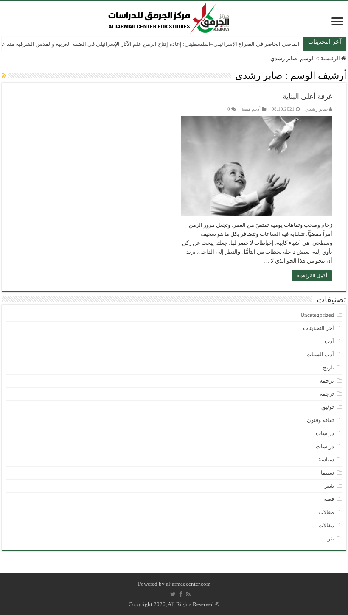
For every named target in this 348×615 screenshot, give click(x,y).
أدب (257, 109)
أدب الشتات (320, 354)
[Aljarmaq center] (169, 16)
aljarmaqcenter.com (188, 584)
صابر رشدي (316, 109)
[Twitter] (173, 594)
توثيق (327, 407)
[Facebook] (180, 594)
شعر (329, 486)
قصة (245, 109)
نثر (331, 538)
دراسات (325, 433)
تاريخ (328, 367)
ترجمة (327, 380)
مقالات (326, 512)
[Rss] (188, 594)
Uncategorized (317, 315)
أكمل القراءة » (312, 276)
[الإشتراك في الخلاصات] (4, 76)
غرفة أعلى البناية (307, 96)
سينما (327, 473)
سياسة (326, 459)
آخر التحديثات (318, 328)
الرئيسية (330, 58)
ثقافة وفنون (320, 420)
